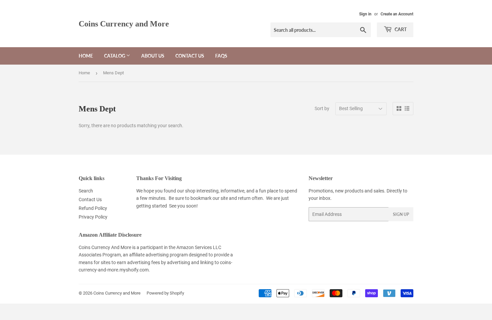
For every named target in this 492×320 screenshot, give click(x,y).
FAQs (221, 56)
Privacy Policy (93, 217)
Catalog (115, 56)
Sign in (365, 14)
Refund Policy (93, 208)
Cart (400, 29)
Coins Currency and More (124, 23)
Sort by (322, 108)
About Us (152, 56)
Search (86, 190)
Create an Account (397, 14)
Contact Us (189, 56)
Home (86, 56)
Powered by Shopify (165, 293)
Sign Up (401, 214)
